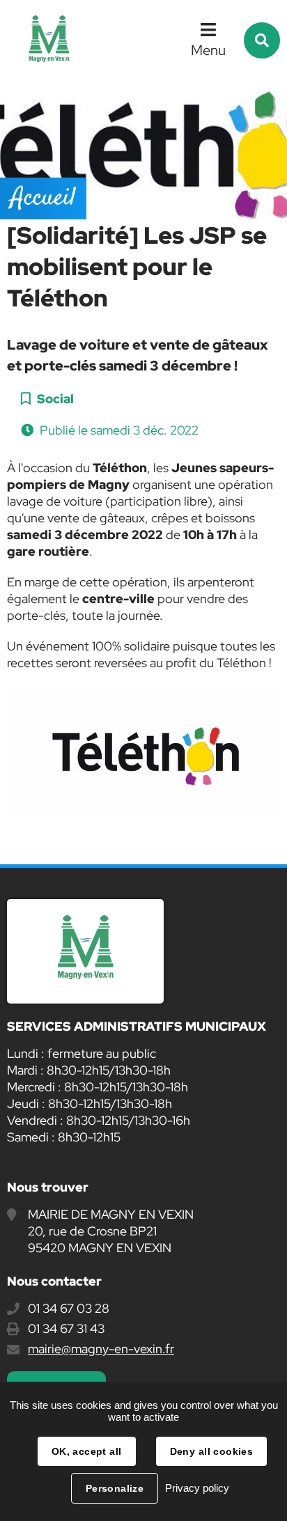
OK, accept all (87, 1451)
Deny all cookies (212, 1451)
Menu (208, 50)
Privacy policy (197, 1488)
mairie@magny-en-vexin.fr (101, 1349)
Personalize (115, 1488)
